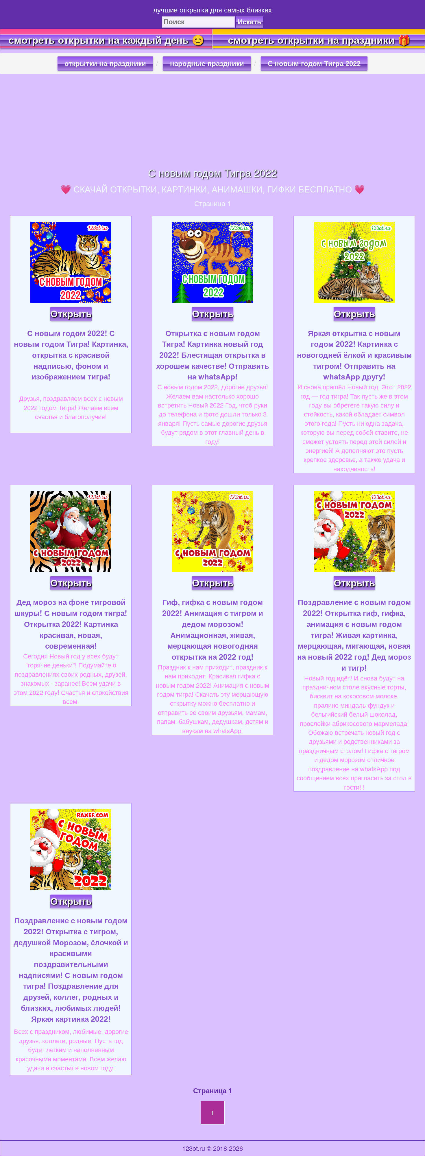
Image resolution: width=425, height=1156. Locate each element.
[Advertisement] (212, 120)
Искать (249, 22)
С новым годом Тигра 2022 (314, 63)
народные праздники (207, 63)
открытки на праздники (105, 63)
